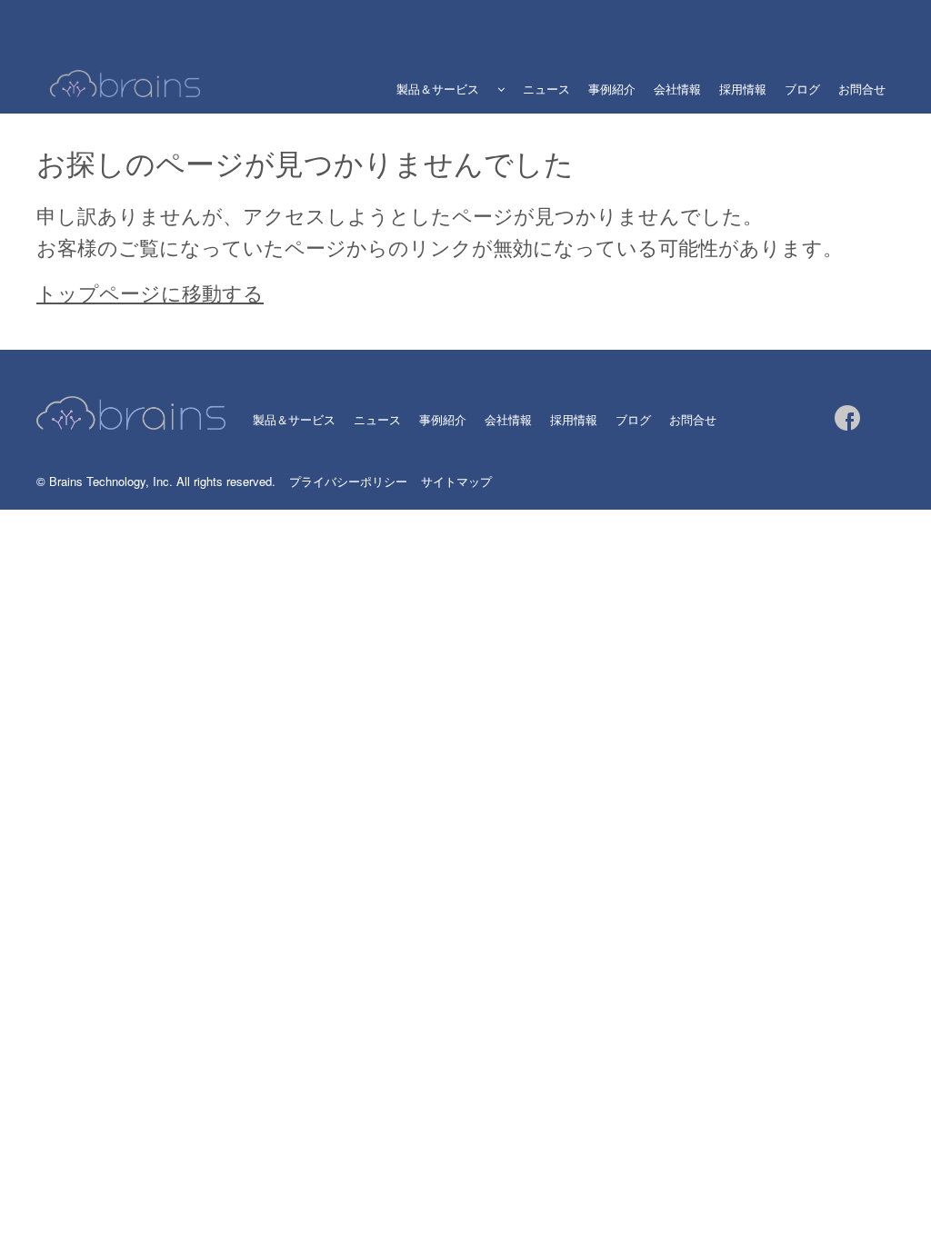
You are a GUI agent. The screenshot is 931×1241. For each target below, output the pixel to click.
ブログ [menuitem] (802, 88)
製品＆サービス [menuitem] (437, 88)
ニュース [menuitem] (546, 88)
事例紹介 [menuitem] (612, 88)
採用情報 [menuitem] (742, 88)
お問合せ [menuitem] (862, 88)
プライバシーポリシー (348, 481)
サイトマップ (456, 481)
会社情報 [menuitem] (677, 88)
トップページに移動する (150, 292)
